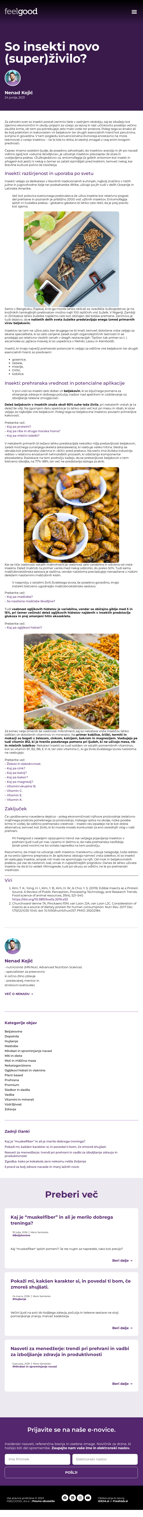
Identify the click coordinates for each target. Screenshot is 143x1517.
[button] (134, 12)
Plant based (14, 1075)
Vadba (9, 1094)
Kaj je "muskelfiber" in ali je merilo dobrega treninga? (45, 1141)
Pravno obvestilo (43, 1501)
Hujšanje (11, 1041)
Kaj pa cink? (16, 768)
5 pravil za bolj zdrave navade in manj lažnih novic (42, 1167)
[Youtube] (88, 1497)
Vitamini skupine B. (21, 786)
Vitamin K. (15, 799)
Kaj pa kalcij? (17, 773)
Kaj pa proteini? (19, 426)
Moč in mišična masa (20, 1060)
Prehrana (12, 1080)
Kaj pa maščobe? (20, 597)
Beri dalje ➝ (122, 1260)
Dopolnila (12, 1036)
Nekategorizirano (18, 1065)
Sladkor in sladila (17, 1090)
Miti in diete (13, 1056)
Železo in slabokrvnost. (24, 764)
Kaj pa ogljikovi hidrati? (24, 627)
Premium (12, 1085)
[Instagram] (80, 1497)
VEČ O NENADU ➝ (19, 994)
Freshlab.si (120, 1501)
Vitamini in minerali (19, 1099)
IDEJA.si (103, 1501)
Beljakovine (13, 1031)
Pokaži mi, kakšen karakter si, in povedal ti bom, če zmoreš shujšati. (56, 1147)
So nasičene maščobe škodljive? (31, 601)
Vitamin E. (14, 795)
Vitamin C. (15, 791)
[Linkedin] (72, 1497)
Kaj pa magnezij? (20, 782)
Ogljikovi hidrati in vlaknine (25, 1070)
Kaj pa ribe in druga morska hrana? (33, 431)
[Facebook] (65, 1497)
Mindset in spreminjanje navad (28, 1051)
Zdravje (10, 1109)
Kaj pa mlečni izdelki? (23, 435)
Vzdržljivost (13, 1104)
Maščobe (11, 1046)
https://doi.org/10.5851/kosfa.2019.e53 (40, 899)
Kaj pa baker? (17, 777)
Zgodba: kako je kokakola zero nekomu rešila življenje (45, 1161)
